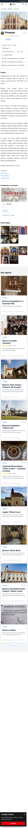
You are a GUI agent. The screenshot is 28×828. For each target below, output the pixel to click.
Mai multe (14, 645)
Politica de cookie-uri (7, 819)
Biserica (10, 9)
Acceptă (13, 823)
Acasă (4, 9)
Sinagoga (12, 215)
